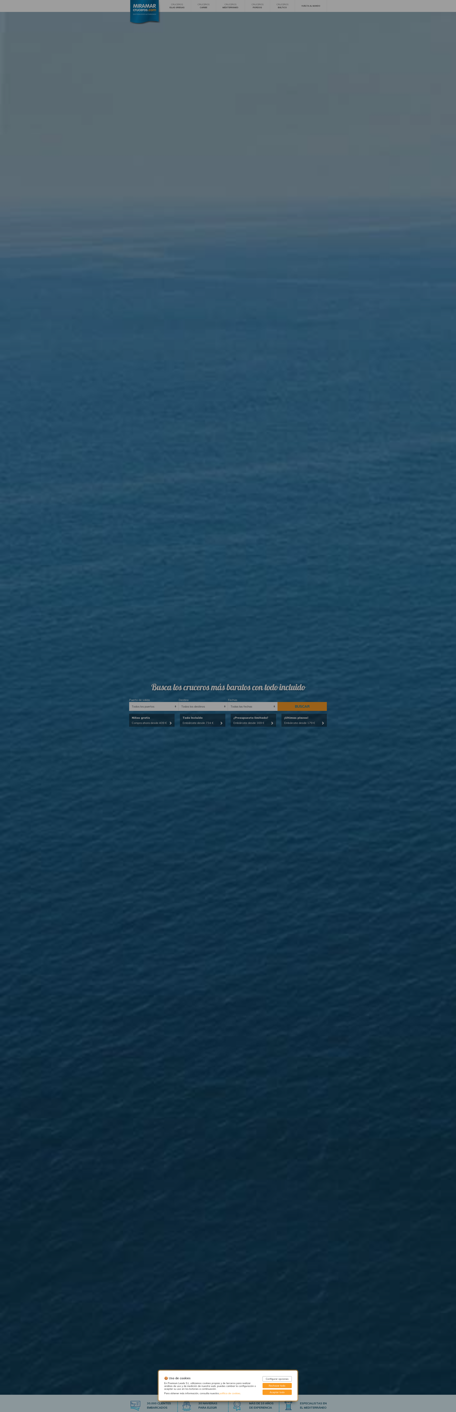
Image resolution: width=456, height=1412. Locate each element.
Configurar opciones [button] (277, 1378)
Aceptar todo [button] (277, 1392)
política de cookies (229, 1393)
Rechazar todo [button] (277, 1385)
